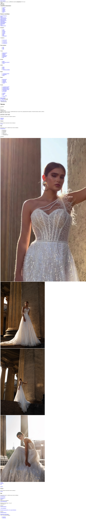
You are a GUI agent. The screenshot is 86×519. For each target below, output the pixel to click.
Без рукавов (4, 91)
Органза (3, 33)
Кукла (1, 24)
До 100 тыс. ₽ (4, 42)
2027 (3, 47)
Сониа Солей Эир (3, 18)
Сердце (3, 82)
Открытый (4, 80)
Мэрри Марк (2, 21)
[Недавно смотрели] (3, 99)
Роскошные (4, 56)
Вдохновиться (2, 128)
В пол (3, 68)
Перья (3, 61)
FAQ (3, 94)
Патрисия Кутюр (3, 17)
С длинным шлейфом (6, 69)
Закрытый (4, 81)
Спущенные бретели (5, 88)
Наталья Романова (3, 15)
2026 (3, 48)
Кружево (3, 31)
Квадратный (4, 79)
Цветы (3, 63)
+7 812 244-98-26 (3, 508)
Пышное (3, 9)
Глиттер (3, 32)
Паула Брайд (2, 23)
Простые (3, 54)
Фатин (3, 30)
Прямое (3, 10)
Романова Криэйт (8, 5)
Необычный (4, 35)
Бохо (3, 57)
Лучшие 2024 (3, 5)
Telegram (1, 119)
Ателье (3, 93)
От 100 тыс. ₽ (4, 43)
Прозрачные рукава (5, 89)
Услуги (1, 123)
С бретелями (4, 90)
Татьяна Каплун (3, 25)
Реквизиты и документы (4, 514)
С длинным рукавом (5, 86)
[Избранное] (1, 99)
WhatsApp (2, 118)
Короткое (4, 11)
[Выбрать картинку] (3, 3)
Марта (1, 16)
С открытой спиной (5, 73)
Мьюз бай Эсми (3, 19)
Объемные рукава (5, 87)
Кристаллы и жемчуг (6, 62)
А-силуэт (4, 7)
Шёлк (3, 34)
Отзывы (3, 96)
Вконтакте (4, 517)
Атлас (3, 29)
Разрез (3, 75)
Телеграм (4, 516)
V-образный (4, 74)
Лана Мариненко (3, 22)
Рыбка (3, 8)
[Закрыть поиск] (1, 3)
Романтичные (4, 55)
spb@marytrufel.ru (3, 506)
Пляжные (4, 53)
